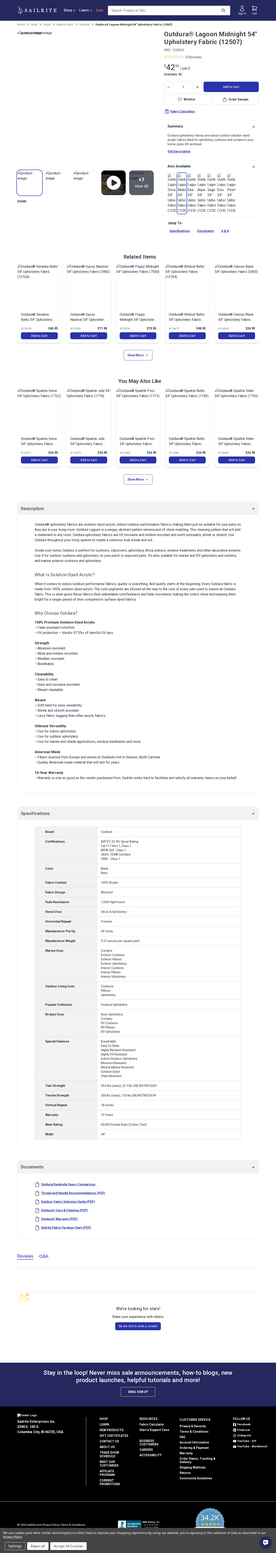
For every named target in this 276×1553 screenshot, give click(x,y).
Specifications (179, 231)
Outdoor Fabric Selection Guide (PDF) (68, 1201)
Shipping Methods (193, 1467)
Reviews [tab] (25, 1256)
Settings (15, 1546)
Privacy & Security (193, 1426)
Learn (84, 10)
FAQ (182, 1437)
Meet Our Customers (109, 1463)
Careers (146, 1449)
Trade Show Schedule (109, 1454)
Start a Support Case (154, 1430)
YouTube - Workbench (252, 1446)
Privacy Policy (50, 1524)
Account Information (194, 1442)
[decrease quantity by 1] (168, 87)
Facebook (244, 1424)
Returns (185, 1473)
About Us (107, 1447)
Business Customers (149, 1442)
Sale (100, 10)
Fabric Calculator (182, 111)
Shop (68, 10)
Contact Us (109, 1441)
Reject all (38, 1546)
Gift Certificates (114, 1435)
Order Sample (238, 99)
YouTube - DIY (246, 1441)
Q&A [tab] (43, 1256)
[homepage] (37, 10)
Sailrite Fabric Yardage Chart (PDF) (66, 1227)
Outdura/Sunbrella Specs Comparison (68, 1184)
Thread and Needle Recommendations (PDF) (73, 1193)
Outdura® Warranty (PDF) (59, 1219)
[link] (172, 193)
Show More (135, 355)
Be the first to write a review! (138, 1326)
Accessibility (151, 1455)
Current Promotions (110, 1482)
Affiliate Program (107, 1473)
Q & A (225, 231)
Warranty (186, 1453)
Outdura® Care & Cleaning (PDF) (64, 1210)
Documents (205, 231)
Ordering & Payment (194, 1448)
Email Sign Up (138, 1392)
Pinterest (243, 1430)
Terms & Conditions (194, 1431)
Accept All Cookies (68, 1546)
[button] (29, 182)
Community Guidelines (196, 1478)
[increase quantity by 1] (197, 87)
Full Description (179, 151)
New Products (112, 1430)
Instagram (244, 1435)
